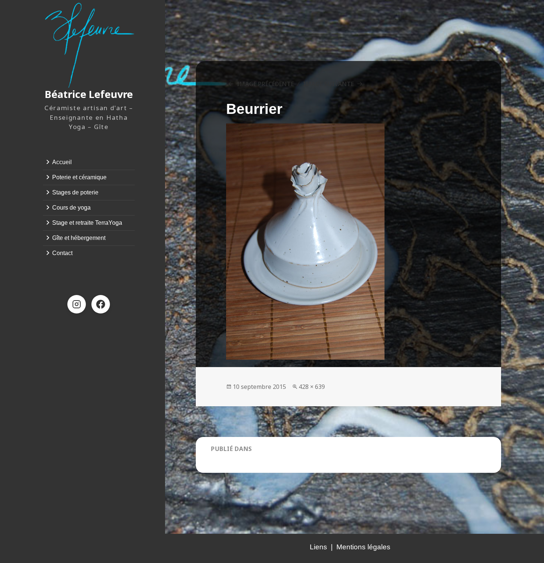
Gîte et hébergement (78, 238)
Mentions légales (363, 547)
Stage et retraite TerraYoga (87, 223)
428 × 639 (312, 387)
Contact (62, 253)
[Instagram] (76, 304)
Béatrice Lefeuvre (89, 94)
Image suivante (328, 84)
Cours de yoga (71, 207)
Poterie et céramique (79, 177)
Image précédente (265, 84)
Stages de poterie (75, 192)
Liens (318, 547)
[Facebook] (100, 304)
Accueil (62, 162)
